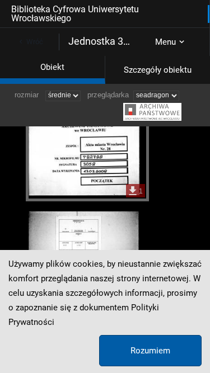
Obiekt (52, 67)
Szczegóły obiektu (158, 70)
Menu (165, 42)
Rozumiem (150, 351)
